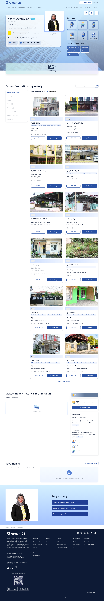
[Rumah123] (14, 2)
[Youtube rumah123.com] (88, 533)
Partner (35, 547)
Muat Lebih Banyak (64, 381)
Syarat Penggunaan (61, 544)
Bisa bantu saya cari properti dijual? (64, 502)
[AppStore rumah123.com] (12, 589)
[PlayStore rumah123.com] (24, 589)
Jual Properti (76, 425)
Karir (34, 550)
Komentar (15, 397)
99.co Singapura (76, 544)
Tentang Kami (36, 541)
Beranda (7, 527)
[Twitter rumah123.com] (81, 533)
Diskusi (8, 397)
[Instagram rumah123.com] (85, 533)
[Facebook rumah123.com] (78, 533)
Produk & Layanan (37, 544)
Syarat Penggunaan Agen (63, 547)
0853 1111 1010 (21, 557)
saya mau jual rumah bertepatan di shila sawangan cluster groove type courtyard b (83, 433)
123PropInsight (36, 555)
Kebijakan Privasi (61, 541)
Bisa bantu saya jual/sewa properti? (64, 514)
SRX (73, 547)
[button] (86, 13)
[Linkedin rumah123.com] (91, 533)
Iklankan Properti (49, 541)
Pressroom (35, 552)
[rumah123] (16, 534)
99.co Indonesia (76, 541)
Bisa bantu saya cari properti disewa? (64, 508)
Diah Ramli (74, 417)
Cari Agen (13, 527)
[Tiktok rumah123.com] (95, 533)
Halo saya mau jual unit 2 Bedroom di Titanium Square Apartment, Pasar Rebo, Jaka (84, 422)
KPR (46, 544)
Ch (73, 429)
